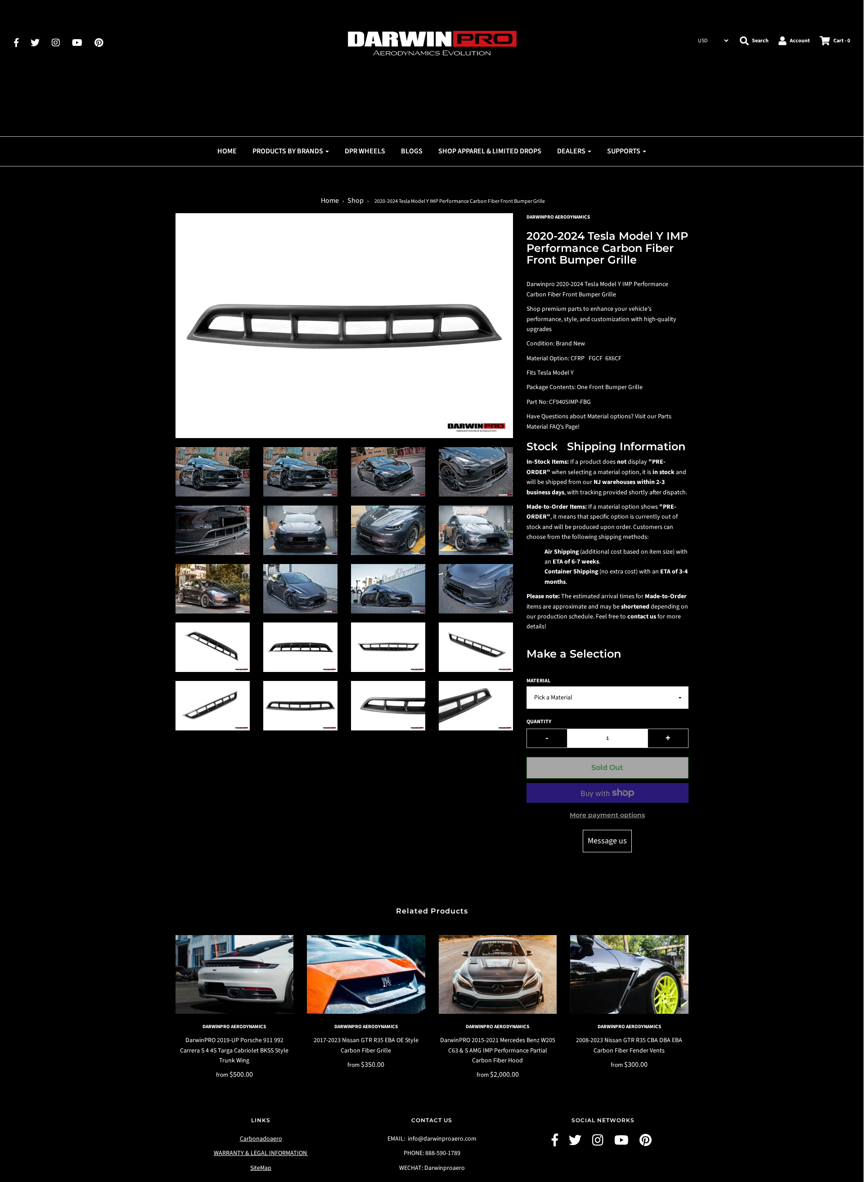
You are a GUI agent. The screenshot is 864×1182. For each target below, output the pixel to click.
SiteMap (260, 1168)
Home (227, 151)
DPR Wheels (365, 151)
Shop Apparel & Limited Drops (489, 151)
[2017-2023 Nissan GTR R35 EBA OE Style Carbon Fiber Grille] (366, 974)
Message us (607, 840)
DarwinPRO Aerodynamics (234, 1026)
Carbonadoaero (261, 1138)
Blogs (412, 151)
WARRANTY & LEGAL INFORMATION (261, 1153)
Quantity (538, 721)
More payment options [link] (607, 815)
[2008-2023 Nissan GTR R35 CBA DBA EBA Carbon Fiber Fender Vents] (629, 974)
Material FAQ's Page (552, 426)
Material (538, 681)
